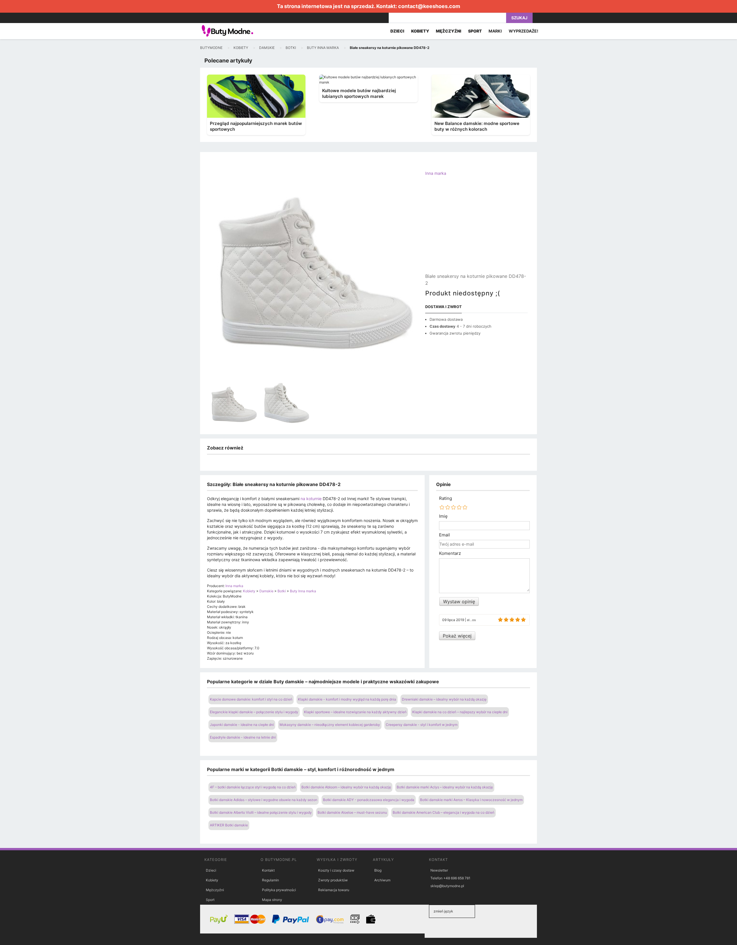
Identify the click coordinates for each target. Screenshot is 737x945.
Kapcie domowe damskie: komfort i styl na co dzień (251, 699)
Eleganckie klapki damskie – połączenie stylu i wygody (254, 712)
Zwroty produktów (333, 880)
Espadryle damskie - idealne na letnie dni (243, 737)
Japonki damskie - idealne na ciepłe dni (242, 724)
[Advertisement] (476, 229)
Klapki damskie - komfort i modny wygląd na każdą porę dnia (347, 699)
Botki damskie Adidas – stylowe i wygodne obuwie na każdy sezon (263, 800)
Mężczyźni (215, 890)
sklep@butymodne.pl (447, 886)
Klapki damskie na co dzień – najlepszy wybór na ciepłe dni (460, 712)
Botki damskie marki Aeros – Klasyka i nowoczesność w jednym (471, 800)
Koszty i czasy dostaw (336, 870)
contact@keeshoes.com (429, 6)
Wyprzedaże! (523, 31)
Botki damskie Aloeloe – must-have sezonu (352, 812)
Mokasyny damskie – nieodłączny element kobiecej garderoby (330, 724)
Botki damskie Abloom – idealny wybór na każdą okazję (346, 787)
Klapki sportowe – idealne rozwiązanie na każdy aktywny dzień (355, 712)
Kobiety (212, 880)
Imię (443, 516)
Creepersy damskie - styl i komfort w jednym (421, 724)
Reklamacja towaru (333, 890)
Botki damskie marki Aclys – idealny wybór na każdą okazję (445, 787)
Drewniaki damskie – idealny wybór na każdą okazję (444, 699)
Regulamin (270, 880)
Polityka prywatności (279, 890)
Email (444, 535)
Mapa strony (272, 899)
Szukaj (519, 17)
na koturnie (311, 498)
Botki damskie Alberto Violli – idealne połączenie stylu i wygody (261, 812)
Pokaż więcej (457, 636)
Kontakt (268, 870)
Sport (210, 899)
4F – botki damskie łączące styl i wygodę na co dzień (253, 787)
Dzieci (211, 870)
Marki (495, 31)
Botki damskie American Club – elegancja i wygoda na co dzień (443, 812)
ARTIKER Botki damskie (229, 825)
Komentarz (450, 553)
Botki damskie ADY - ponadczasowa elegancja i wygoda (368, 800)
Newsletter (439, 870)
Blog (377, 870)
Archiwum (382, 880)
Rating (445, 498)
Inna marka (435, 173)
